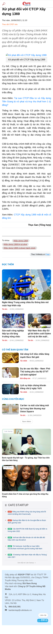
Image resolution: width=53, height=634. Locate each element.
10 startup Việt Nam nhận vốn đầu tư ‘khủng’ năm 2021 (27, 556)
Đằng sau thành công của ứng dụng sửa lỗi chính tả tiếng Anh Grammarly (27, 513)
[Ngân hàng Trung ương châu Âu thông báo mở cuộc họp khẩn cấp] (26, 284)
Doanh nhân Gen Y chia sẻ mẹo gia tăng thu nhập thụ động (25, 495)
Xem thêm (26, 421)
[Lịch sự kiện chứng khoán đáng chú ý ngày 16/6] (10, 389)
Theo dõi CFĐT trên (10, 24)
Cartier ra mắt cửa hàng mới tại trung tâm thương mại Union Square (34, 408)
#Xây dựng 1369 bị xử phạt (15, 244)
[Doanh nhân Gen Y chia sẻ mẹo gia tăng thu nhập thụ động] (26, 480)
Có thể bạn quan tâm (15, 350)
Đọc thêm (8, 264)
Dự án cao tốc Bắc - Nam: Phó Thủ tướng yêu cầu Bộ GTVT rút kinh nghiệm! (35, 371)
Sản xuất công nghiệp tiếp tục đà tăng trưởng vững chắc (13, 333)
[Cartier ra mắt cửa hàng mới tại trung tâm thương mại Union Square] (10, 409)
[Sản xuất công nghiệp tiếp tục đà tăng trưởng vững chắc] (13, 321)
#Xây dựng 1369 (21, 241)
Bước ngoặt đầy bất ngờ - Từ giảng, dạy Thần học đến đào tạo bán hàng (26, 459)
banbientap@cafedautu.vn (20, 610)
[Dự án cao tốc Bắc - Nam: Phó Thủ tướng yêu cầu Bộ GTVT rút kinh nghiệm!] (10, 372)
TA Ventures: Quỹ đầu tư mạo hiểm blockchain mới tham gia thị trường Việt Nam (25, 547)
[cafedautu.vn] (26, 3)
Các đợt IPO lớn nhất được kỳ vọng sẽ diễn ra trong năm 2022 (27, 530)
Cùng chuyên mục (13, 399)
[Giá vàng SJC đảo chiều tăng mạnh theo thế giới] (10, 358)
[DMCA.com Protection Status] (42, 620)
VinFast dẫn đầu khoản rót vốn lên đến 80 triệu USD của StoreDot (26, 538)
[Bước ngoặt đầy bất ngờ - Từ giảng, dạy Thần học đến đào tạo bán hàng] (26, 444)
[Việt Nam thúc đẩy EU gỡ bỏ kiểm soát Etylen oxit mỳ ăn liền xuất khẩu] (39, 321)
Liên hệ (43, 615)
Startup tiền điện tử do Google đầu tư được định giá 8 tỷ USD (27, 521)
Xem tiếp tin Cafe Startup (26, 563)
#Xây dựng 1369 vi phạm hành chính (19, 248)
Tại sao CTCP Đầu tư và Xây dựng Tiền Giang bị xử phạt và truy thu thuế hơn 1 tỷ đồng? (26, 101)
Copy (48, 254)
